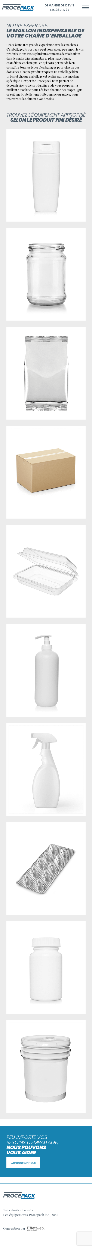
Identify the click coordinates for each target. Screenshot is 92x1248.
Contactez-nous (23, 1162)
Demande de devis (59, 5)
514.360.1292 (59, 10)
